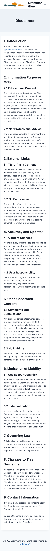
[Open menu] (45, 4)
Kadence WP (25, 544)
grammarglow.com (13, 49)
